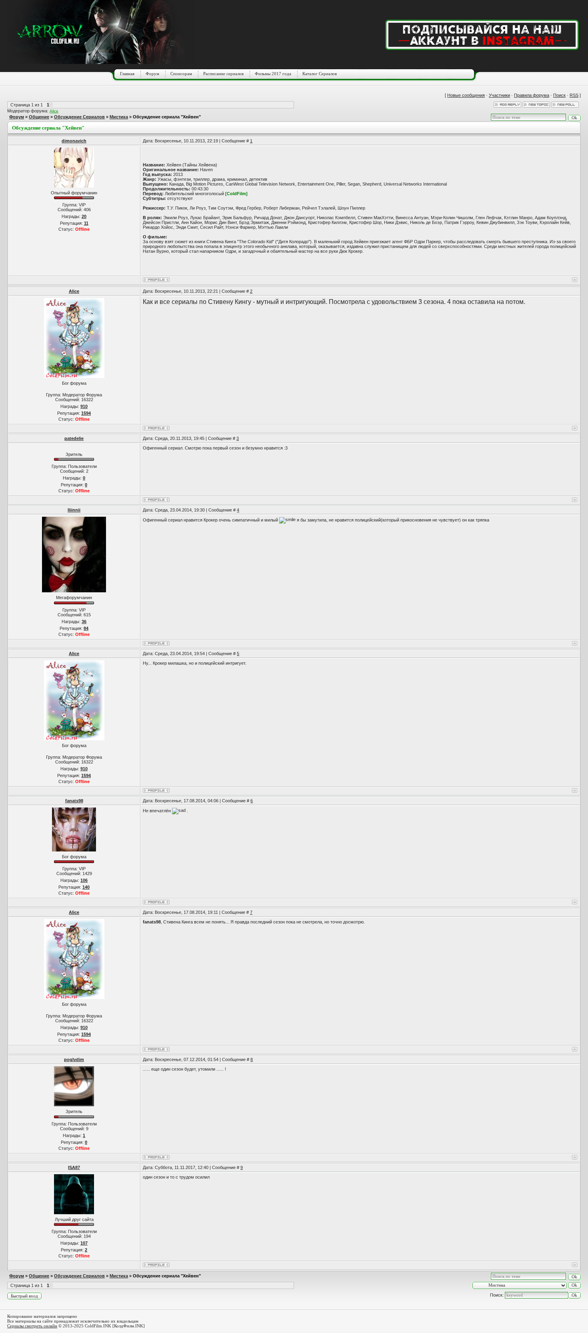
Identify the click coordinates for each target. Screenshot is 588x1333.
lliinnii (74, 510)
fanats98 (74, 800)
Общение (39, 116)
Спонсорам (181, 73)
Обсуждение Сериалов (79, 116)
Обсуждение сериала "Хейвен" (167, 116)
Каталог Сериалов (319, 73)
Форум (152, 73)
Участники (499, 95)
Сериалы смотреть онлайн (32, 1325)
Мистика (119, 116)
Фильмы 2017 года (273, 73)
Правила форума (531, 95)
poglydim (74, 1059)
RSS (574, 95)
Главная (127, 73)
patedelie (74, 438)
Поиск (559, 95)
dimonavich (74, 140)
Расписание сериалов (223, 73)
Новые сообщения (466, 95)
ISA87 (74, 1167)
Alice (54, 111)
